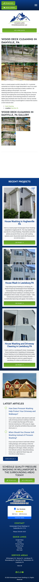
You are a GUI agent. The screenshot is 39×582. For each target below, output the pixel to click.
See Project (19, 242)
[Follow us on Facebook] (17, 572)
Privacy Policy (19, 544)
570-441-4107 (9, 3)
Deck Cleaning (9, 106)
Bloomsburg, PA (10, 560)
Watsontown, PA (28, 560)
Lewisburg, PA (28, 558)
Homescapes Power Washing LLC (20, 577)
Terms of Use (19, 546)
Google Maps (19, 540)
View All (19, 566)
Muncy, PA (20, 558)
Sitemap (19, 548)
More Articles (10, 459)
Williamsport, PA (11, 558)
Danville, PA (14, 108)
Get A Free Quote (19, 30)
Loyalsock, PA (19, 562)
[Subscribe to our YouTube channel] (22, 572)
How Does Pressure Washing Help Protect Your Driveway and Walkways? (22, 411)
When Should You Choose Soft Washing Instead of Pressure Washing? (21, 435)
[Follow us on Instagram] (19, 572)
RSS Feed (19, 550)
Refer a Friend (10, 7)
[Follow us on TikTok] (20, 572)
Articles (19, 542)
